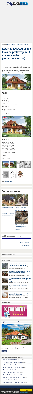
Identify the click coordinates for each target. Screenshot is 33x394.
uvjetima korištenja (24, 392)
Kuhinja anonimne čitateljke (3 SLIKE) (11, 372)
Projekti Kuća (15, 44)
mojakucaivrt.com (9, 181)
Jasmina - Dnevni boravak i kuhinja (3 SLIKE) (13, 377)
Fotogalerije (9, 44)
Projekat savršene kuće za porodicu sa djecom (7, 208)
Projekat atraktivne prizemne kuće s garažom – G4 (15, 322)
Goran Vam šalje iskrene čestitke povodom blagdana (15, 380)
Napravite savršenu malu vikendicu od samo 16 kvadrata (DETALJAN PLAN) (21, 209)
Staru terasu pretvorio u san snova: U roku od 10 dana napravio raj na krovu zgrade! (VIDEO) (20, 280)
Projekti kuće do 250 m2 (23, 44)
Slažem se (26, 390)
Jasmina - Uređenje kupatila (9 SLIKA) (11, 359)
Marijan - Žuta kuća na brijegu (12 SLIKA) (12, 374)
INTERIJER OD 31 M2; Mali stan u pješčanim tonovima (8, 214)
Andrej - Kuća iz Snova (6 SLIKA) (10, 364)
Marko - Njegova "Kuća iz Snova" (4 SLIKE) (13, 367)
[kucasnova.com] (16, 6)
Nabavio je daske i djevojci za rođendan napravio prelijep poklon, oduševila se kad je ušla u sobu (21, 227)
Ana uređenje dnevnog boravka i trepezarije (13, 382)
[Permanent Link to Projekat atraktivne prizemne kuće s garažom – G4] (16, 334)
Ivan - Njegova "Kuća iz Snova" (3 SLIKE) (12, 362)
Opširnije (4, 351)
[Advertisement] (16, 24)
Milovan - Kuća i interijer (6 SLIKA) (11, 369)
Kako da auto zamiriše (9, 241)
